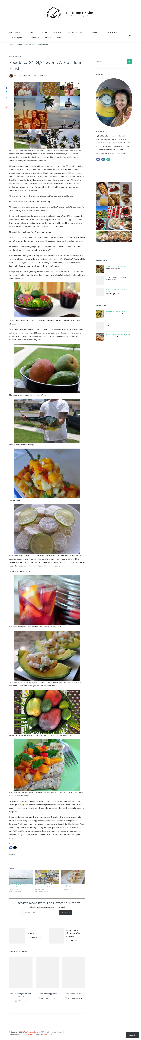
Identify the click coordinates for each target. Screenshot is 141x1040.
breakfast (35, 37)
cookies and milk (73, 994)
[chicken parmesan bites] (73, 877)
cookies (44, 32)
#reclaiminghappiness (47, 994)
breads (48, 37)
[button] (102, 188)
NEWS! (108, 325)
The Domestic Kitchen (82, 13)
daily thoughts (15, 32)
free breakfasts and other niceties (118, 314)
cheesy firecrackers (113, 337)
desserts (30, 32)
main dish (57, 32)
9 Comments (41, 76)
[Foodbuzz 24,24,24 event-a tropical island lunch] (21, 877)
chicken (94, 32)
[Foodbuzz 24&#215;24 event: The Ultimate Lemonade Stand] (47, 877)
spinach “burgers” (113, 269)
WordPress (48, 1034)
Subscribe (66, 912)
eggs (123, 311)
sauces (128, 334)
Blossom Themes (26, 1034)
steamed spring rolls (113, 294)
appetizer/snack (110, 32)
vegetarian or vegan (76, 32)
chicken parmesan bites (69, 885)
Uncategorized (18, 37)
